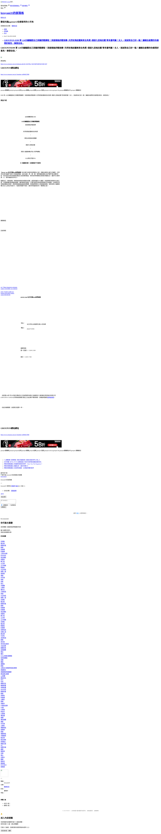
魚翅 (2, 593)
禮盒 (2, 575)
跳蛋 (2, 731)
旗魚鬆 (3, 573)
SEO (2, 679)
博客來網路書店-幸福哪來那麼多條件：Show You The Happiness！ (23, 464)
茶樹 (2, 753)
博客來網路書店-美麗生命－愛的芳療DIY (16, 466)
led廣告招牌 (4, 705)
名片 (5, 33)
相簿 (5, 29)
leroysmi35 (4, 476)
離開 (10, 830)
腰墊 (2, 662)
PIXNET (68, 810)
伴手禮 (3, 577)
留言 (17, 486)
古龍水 (3, 757)
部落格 (6, 31)
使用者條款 (50, 397)
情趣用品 (3, 727)
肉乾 (2, 581)
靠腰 (2, 660)
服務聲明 (96, 810)
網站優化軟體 (5, 674)
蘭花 (2, 654)
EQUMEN (4, 765)
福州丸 (3, 589)
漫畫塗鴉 (13, 490)
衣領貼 (3, 541)
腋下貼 (3, 561)
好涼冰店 (3, 555)
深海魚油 (3, 637)
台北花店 (3, 689)
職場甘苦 (14, 26)
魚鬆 (2, 579)
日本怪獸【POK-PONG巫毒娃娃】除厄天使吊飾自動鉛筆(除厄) (22, 462)
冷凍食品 (3, 591)
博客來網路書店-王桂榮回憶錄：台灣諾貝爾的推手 (19, 468)
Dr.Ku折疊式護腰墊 (6, 656)
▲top (2, 493)
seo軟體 (3, 676)
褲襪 (2, 717)
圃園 (2, 759)
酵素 (2, 639)
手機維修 (3, 735)
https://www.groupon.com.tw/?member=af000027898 (15, 74)
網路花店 (3, 683)
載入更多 (3, 497)
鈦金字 (3, 711)
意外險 (3, 642)
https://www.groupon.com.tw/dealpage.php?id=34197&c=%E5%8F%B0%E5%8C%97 (24, 64)
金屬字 (3, 703)
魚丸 (2, 583)
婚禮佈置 (3, 685)
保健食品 (3, 629)
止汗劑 (3, 563)
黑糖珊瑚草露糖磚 (6, 672)
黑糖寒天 (3, 670)
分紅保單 (3, 646)
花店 (2, 681)
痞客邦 (13, 486)
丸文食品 (3, 569)
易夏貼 (3, 559)
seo (1, 745)
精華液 (3, 751)
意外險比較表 (5, 644)
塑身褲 (3, 763)
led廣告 (3, 709)
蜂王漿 (3, 633)
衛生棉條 (3, 739)
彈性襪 (3, 715)
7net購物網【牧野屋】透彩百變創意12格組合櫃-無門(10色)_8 (22, 460)
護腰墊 (3, 664)
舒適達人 (3, 741)
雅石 (2, 652)
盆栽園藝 (3, 650)
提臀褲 (3, 766)
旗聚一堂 (3, 571)
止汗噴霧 (3, 565)
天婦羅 (3, 585)
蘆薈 (2, 749)
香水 (2, 755)
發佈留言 (3, 507)
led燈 (2, 707)
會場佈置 (3, 687)
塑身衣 (3, 761)
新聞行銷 (3, 747)
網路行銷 (3, 743)
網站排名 (3, 678)
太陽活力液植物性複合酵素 (9, 668)
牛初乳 (3, 635)
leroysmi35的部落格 (12, 12)
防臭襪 (3, 551)
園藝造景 (3, 648)
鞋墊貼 (3, 567)
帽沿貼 (3, 543)
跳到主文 (3, 17)
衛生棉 (3, 737)
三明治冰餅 (4, 553)
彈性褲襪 (3, 719)
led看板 (3, 713)
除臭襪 (3, 549)
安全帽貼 (3, 557)
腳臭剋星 (3, 545)
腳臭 (2, 547)
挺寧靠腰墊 (4, 658)
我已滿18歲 (4, 830)
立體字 (3, 699)
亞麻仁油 (3, 631)
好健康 (3, 627)
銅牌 (2, 701)
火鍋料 (3, 587)
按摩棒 (3, 729)
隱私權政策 (90, 810)
